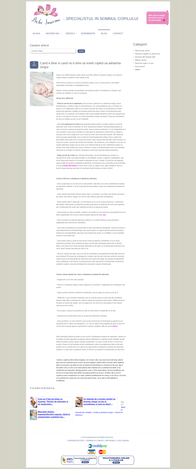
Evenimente (88, 33)
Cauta (81, 51)
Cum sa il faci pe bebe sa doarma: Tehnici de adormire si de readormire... (53, 401)
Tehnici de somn (142, 50)
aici (75, 378)
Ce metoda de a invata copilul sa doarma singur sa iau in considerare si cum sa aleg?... (99, 401)
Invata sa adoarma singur (103, 412)
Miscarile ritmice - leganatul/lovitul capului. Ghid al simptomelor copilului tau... (54, 414)
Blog (104, 33)
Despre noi (52, 33)
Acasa (36, 33)
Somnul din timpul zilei (145, 57)
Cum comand (123, 441)
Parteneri (110, 441)
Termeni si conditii (95, 441)
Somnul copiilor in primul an (147, 54)
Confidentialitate (75, 441)
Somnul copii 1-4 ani (144, 63)
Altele (137, 69)
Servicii (70, 33)
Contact (118, 33)
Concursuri (140, 66)
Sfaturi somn (140, 60)
